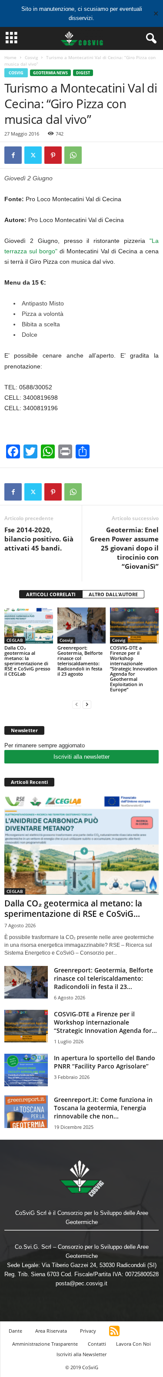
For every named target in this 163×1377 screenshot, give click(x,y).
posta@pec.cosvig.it (81, 1283)
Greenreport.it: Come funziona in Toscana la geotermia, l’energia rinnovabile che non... (103, 1107)
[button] (149, 38)
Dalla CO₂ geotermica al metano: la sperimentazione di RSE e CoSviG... (73, 908)
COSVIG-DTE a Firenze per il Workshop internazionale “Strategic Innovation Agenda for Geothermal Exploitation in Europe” (133, 668)
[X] (33, 155)
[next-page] (87, 704)
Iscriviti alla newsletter (81, 756)
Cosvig (31, 57)
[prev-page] (76, 704)
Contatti (97, 1344)
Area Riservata (51, 1330)
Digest (83, 73)
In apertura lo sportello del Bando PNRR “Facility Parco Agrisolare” (104, 1062)
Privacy (88, 1330)
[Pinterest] (53, 155)
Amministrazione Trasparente (45, 1344)
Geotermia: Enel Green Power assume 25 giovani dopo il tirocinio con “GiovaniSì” (124, 548)
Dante (15, 1330)
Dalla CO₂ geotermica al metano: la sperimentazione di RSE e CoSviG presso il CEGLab (27, 660)
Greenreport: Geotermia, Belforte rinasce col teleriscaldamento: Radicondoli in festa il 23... (103, 978)
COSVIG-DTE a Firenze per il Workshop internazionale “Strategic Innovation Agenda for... (105, 1022)
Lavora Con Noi (133, 1344)
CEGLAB (15, 640)
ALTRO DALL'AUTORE (113, 594)
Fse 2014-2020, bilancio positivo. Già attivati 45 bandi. (38, 538)
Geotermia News (50, 73)
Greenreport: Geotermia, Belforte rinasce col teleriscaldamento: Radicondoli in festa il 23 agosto (80, 660)
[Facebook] (13, 155)
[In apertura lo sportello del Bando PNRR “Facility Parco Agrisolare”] (26, 1070)
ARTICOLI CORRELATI (51, 594)
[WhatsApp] (73, 155)
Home (10, 57)
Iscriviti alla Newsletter (81, 1354)
